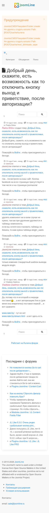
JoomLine (9, 163)
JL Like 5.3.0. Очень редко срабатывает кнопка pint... (22, 424)
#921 (45, 161)
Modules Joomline (19, 412)
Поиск (35, 59)
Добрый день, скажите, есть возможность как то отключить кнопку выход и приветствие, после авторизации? (23, 132)
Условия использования (17, 490)
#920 (45, 122)
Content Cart (35, 386)
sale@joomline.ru (16, 503)
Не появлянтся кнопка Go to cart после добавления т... (25, 369)
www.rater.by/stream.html (13, 316)
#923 (45, 244)
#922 (45, 199)
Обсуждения (24, 59)
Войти (17, 152)
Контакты (10, 484)
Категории (10, 59)
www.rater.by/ (8, 312)
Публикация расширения (18, 487)
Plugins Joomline (19, 386)
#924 (45, 279)
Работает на (17, 342)
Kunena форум (31, 342)
